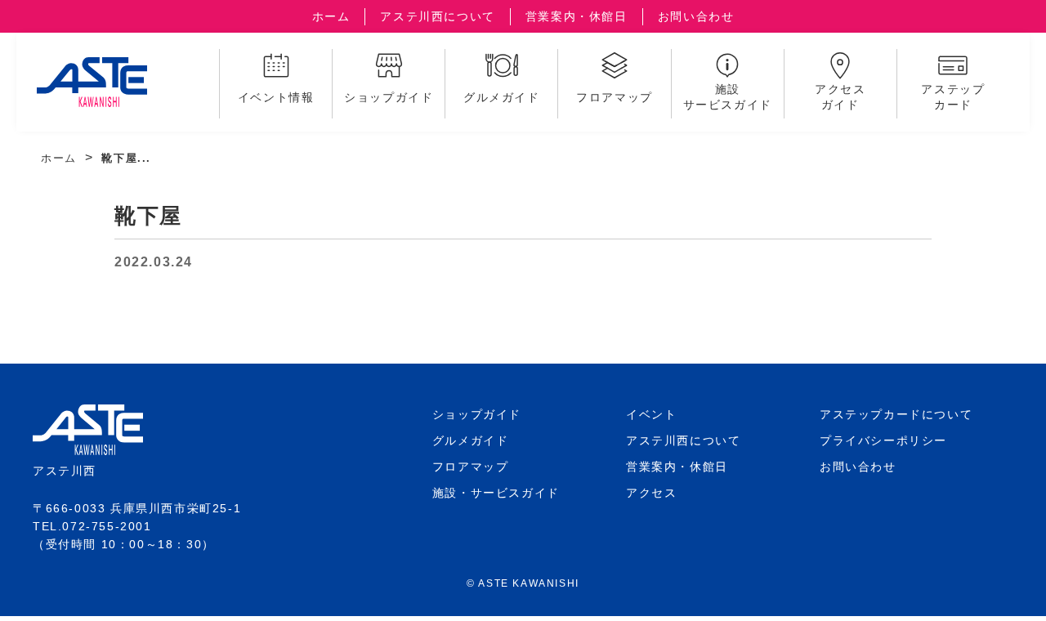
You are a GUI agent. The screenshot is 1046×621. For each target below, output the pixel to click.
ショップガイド (476, 414)
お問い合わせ (696, 16)
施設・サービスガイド (496, 492)
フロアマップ (470, 466)
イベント (651, 414)
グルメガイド (470, 440)
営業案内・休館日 (576, 16)
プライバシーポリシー (883, 440)
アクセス (651, 492)
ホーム (331, 16)
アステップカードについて (896, 414)
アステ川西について (437, 16)
